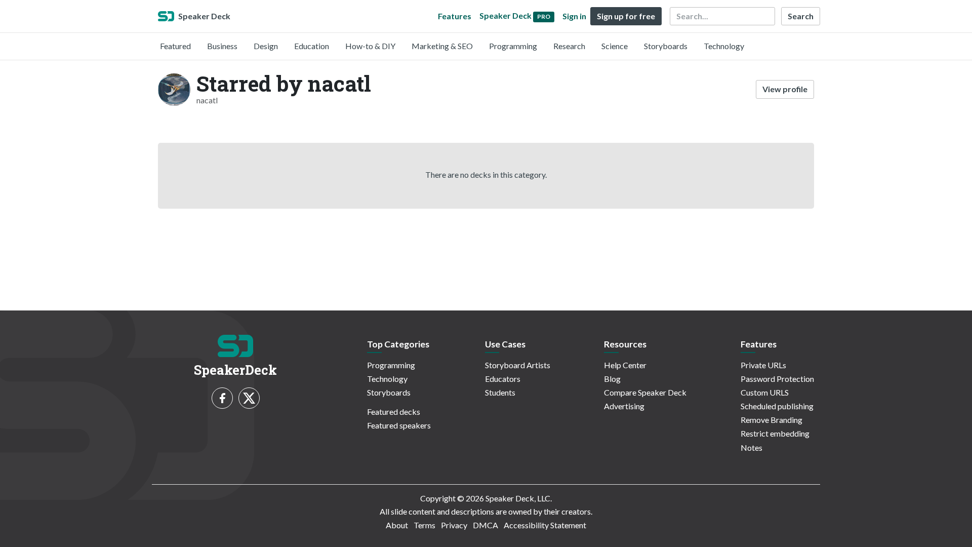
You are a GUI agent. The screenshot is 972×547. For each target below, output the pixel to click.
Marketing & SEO (442, 46)
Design (266, 46)
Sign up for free (626, 16)
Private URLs (763, 365)
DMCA (485, 525)
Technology (724, 46)
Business (222, 46)
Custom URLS (765, 392)
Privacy (454, 525)
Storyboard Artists (517, 365)
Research (569, 46)
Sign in (574, 16)
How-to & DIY (370, 46)
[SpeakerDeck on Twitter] (249, 398)
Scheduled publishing (777, 406)
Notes (751, 447)
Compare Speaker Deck (645, 392)
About (397, 525)
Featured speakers (399, 425)
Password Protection (777, 378)
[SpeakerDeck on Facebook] (222, 398)
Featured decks (393, 411)
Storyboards (665, 46)
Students (500, 392)
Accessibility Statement (545, 525)
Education (311, 46)
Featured (175, 46)
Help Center (625, 365)
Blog (612, 378)
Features (454, 16)
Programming (513, 46)
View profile (784, 89)
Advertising (624, 406)
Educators (502, 378)
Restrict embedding (775, 433)
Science (614, 46)
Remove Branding (771, 419)
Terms (424, 525)
